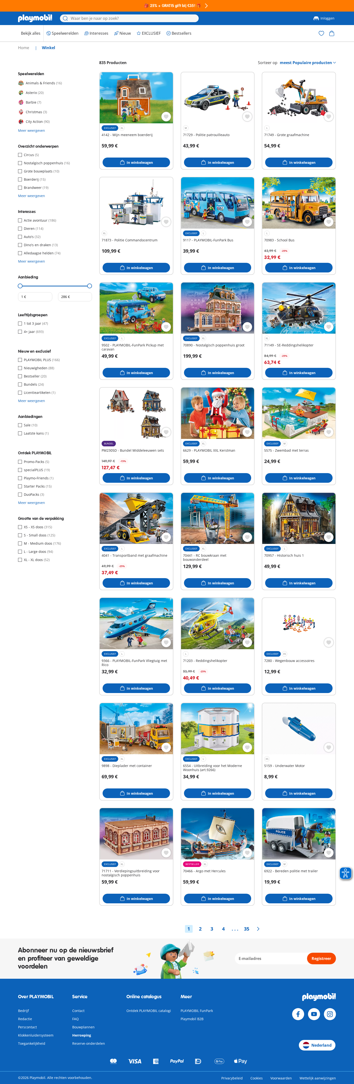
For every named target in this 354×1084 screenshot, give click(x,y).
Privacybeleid (232, 1078)
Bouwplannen (83, 1027)
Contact (78, 1010)
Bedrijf (23, 1010)
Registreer (321, 958)
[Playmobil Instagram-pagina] (330, 1014)
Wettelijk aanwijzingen (318, 1078)
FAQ (75, 1019)
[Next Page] (258, 929)
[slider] (20, 286)
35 (246, 928)
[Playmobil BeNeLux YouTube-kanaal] (314, 1014)
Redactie (25, 1019)
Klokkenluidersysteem (35, 1035)
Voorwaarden (281, 1078)
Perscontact (27, 1027)
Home (24, 47)
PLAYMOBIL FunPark (197, 1010)
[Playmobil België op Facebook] (298, 1014)
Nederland (321, 1045)
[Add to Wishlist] (166, 116)
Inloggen (327, 18)
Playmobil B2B (192, 1019)
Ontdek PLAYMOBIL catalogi (148, 1010)
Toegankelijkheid (31, 1043)
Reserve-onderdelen (88, 1043)
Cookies (256, 1078)
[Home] (35, 18)
